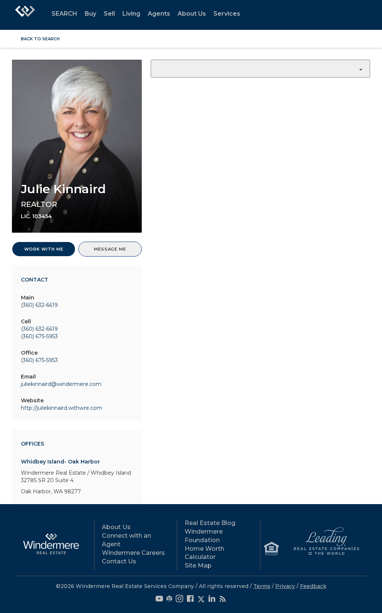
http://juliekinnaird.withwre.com (61, 408)
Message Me (110, 249)
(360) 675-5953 (39, 336)
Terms (261, 586)
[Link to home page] (25, 15)
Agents (159, 13)
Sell (109, 13)
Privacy (285, 586)
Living (131, 13)
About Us (192, 13)
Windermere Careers (133, 552)
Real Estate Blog (210, 522)
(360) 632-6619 (39, 305)
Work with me (43, 249)
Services (226, 13)
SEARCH (64, 13)
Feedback (313, 586)
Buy (90, 13)
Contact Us (119, 561)
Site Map (198, 565)
